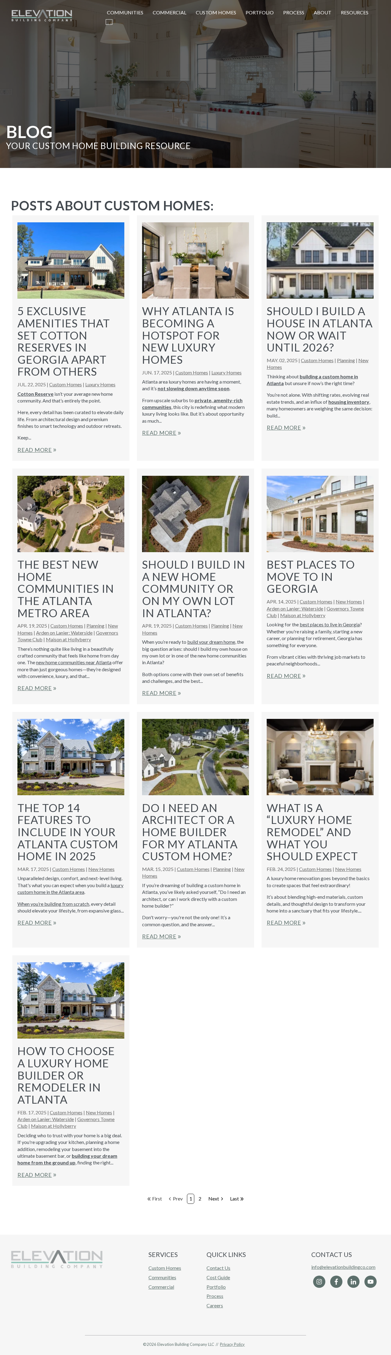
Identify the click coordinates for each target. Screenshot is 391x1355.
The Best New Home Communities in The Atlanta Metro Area (65, 588)
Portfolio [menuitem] (216, 1287)
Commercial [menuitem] (161, 1287)
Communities (125, 12)
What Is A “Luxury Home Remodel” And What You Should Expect (312, 832)
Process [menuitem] (214, 1296)
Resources (354, 12)
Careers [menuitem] (214, 1305)
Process (293, 12)
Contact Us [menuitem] (218, 1268)
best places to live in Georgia (330, 624)
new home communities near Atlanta (73, 662)
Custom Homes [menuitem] (164, 1268)
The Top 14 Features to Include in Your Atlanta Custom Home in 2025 (67, 832)
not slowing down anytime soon (193, 388)
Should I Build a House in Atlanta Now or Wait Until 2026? (320, 329)
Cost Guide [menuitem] (218, 1277)
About (322, 12)
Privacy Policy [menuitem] (232, 1344)
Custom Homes (216, 12)
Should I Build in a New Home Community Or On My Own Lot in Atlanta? (193, 588)
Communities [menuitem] (162, 1277)
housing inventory (348, 402)
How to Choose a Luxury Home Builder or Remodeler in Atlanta (66, 1075)
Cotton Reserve (35, 394)
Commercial (169, 12)
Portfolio (260, 12)
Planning (346, 360)
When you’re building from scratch (53, 904)
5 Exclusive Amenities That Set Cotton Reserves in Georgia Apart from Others (63, 341)
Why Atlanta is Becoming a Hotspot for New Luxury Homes (188, 335)
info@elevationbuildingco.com (343, 1267)
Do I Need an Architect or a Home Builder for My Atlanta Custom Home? (190, 832)
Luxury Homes (100, 384)
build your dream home (211, 642)
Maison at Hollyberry (68, 639)
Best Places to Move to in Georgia (311, 576)
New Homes (349, 601)
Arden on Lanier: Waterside (64, 633)
